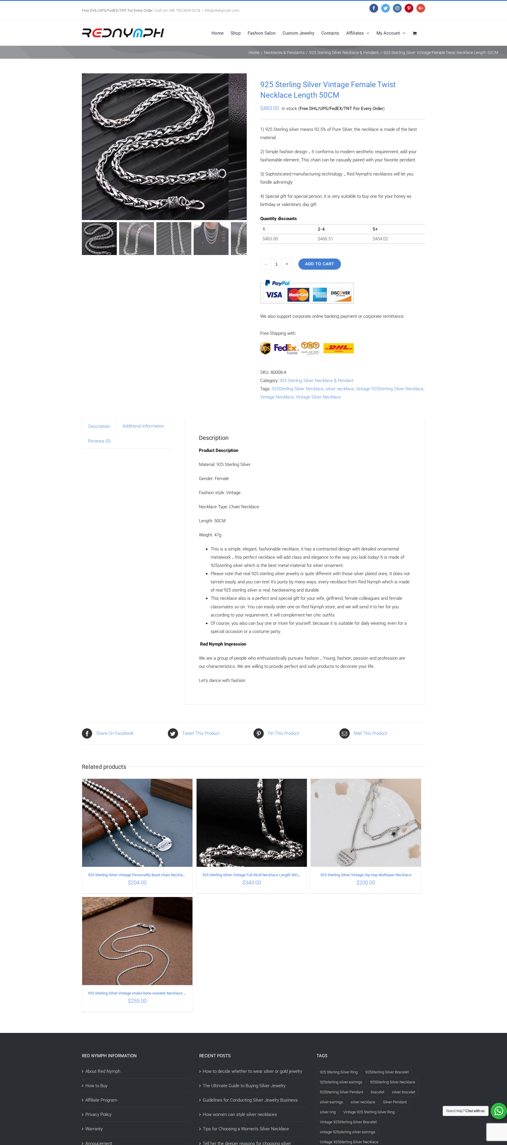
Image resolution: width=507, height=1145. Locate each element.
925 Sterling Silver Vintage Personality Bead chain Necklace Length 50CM (148, 875)
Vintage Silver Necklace (318, 397)
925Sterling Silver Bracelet (387, 1072)
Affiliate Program (101, 1100)
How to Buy (96, 1085)
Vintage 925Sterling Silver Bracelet (348, 1122)
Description (99, 426)
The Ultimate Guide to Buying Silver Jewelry (244, 1085)
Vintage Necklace (277, 397)
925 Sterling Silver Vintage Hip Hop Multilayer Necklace (365, 875)
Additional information (143, 426)
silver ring (328, 1112)
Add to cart (319, 264)
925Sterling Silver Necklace (298, 388)
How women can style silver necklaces (240, 1114)
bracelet (377, 1092)
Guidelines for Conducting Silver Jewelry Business (250, 1100)
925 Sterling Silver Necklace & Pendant (317, 380)
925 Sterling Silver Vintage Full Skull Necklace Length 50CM (251, 875)
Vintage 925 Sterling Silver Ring (369, 1112)
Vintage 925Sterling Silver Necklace (389, 388)
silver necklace (340, 388)
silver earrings (331, 1102)
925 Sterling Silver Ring (339, 1072)
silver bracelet (403, 1092)
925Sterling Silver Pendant (341, 1092)
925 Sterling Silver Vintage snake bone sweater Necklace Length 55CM (146, 993)
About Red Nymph (102, 1071)
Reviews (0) (99, 441)
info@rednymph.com (222, 10)
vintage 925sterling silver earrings (347, 1132)
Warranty (94, 1129)
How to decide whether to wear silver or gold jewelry (252, 1071)
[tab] (99, 426)
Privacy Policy (98, 1114)
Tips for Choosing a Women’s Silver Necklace (246, 1129)
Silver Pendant (395, 1102)
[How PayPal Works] (307, 279)
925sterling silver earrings (341, 1082)
